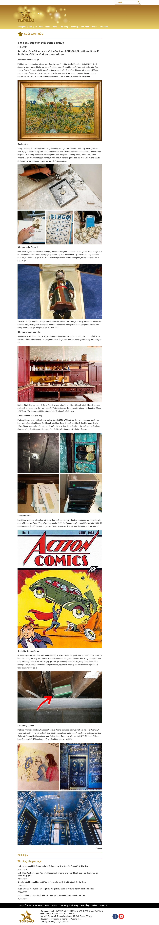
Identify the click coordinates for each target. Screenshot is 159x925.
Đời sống (85, 26)
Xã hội (94, 26)
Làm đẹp (75, 26)
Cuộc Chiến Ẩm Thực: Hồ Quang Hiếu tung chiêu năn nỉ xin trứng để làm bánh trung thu (56, 889)
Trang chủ (22, 26)
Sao (30, 26)
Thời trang (64, 26)
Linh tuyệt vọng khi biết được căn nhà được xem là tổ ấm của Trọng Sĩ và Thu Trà (53, 866)
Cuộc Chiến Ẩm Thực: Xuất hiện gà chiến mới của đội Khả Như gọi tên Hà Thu (51, 895)
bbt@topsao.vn (62, 921)
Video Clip (104, 26)
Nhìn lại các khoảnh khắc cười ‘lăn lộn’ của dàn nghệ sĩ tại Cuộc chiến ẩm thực (52, 882)
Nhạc (47, 26)
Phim (54, 26)
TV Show (38, 26)
